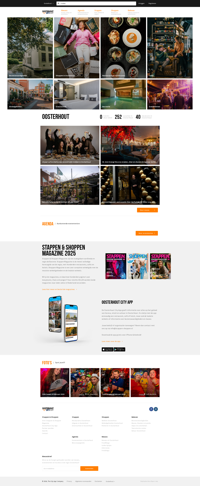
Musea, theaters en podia (141, 423)
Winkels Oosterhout (109, 421)
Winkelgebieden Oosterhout (112, 423)
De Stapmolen (92, 394)
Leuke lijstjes (107, 445)
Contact (45, 433)
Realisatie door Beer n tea (149, 481)
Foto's (47, 362)
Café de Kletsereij (152, 394)
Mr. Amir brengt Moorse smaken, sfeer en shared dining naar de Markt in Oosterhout (130, 162)
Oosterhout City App (49, 426)
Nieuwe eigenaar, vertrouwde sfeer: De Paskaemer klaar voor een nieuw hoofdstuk (130, 202)
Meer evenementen (146, 233)
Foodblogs (106, 443)
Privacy (69, 481)
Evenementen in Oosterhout (82, 440)
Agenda (47, 223)
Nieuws (105, 437)
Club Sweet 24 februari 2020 (53, 394)
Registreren (152, 3)
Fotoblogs (105, 450)
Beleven (135, 417)
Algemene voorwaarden (83, 481)
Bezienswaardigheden (18, 75)
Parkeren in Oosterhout (110, 426)
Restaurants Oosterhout (81, 421)
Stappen (75, 417)
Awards (45, 431)
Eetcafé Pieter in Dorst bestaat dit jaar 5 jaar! (60, 202)
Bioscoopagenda (78, 443)
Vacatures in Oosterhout (147, 117)
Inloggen (141, 3)
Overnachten (61, 106)
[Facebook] (151, 409)
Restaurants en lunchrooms (113, 75)
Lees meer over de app (111, 341)
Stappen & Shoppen (50, 417)
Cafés (151, 75)
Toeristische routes (139, 428)
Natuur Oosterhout (138, 431)
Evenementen (154, 106)
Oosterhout (48, 3)
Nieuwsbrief (47, 456)
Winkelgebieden (15, 106)
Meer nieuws (144, 210)
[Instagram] (156, 409)
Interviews (106, 448)
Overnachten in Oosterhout (82, 426)
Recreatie (106, 106)
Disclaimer (98, 481)
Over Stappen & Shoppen (51, 421)
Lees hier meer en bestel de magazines (58, 289)
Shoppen (105, 417)
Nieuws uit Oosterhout (110, 440)
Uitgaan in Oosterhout (80, 423)
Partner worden (48, 428)
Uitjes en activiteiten (139, 426)
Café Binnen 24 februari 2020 (113, 394)
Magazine (45, 423)
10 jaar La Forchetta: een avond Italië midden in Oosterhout (66, 162)
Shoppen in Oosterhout (65, 75)
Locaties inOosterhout (128, 117)
